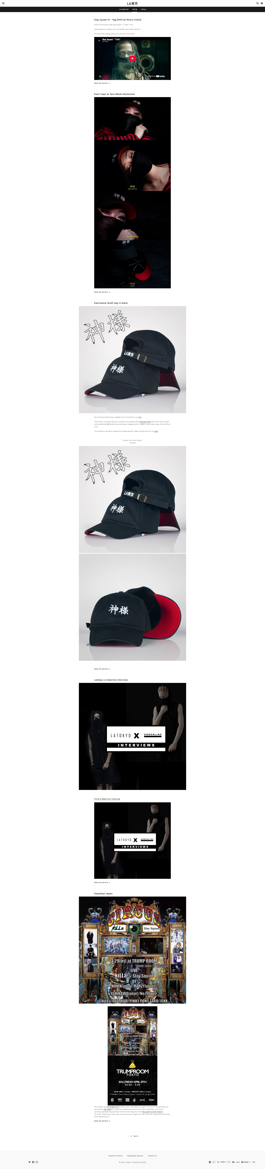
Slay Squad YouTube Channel (152, 1112)
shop (156, 431)
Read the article (101, 83)
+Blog (134, 9)
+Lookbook (124, 9)
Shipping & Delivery (135, 1156)
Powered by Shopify (139, 1162)
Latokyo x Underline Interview (111, 680)
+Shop (143, 9)
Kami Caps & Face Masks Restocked (114, 94)
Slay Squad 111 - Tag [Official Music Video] (117, 19)
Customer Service (115, 1156)
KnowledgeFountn (113, 1107)
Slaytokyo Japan (103, 893)
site (140, 417)
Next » (136, 1136)
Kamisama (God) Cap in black (111, 303)
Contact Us (152, 1156)
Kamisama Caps (145, 422)
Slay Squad (107, 1109)
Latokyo (128, 1162)
